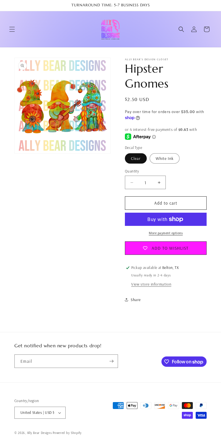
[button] (12, 29)
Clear (136, 158)
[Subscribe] (111, 361)
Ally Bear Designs (39, 433)
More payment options (166, 233)
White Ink (165, 158)
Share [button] (136, 299)
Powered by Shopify (67, 433)
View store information (151, 284)
